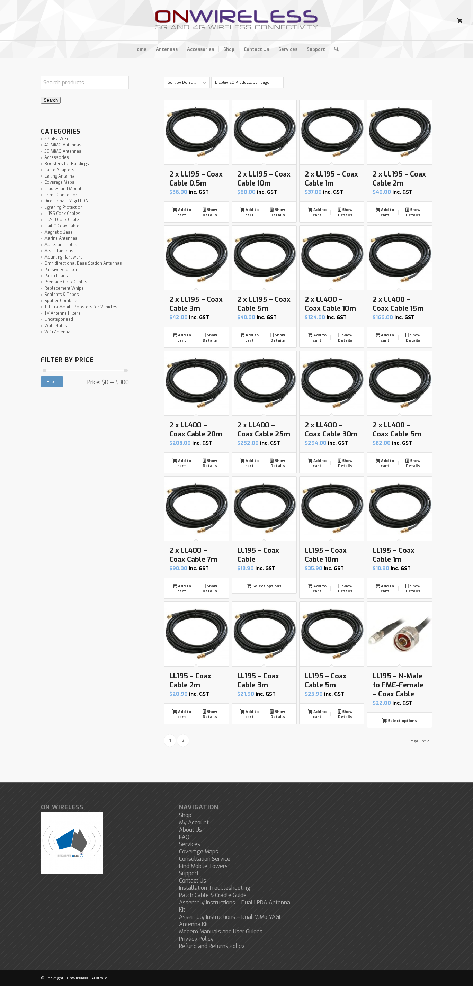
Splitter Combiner (61, 301)
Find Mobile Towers (203, 866)
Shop (185, 815)
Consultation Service (204, 858)
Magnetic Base (58, 232)
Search (51, 100)
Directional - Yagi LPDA (66, 201)
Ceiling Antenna (59, 176)
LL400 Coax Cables (63, 226)
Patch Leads (56, 276)
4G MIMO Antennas (62, 145)
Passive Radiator (61, 269)
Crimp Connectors (62, 195)
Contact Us (192, 880)
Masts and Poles (60, 244)
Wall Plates (55, 325)
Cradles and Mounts (64, 188)
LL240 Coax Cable (61, 220)
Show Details (210, 212)
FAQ (184, 837)
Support (189, 873)
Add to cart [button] (184, 212)
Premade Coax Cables (65, 282)
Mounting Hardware (63, 257)
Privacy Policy (196, 938)
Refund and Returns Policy (211, 946)
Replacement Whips (64, 288)
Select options (266, 586)
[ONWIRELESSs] (236, 20)
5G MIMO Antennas (62, 151)
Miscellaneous (58, 251)
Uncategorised (58, 319)
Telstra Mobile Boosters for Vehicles (80, 307)
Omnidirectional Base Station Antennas (83, 263)
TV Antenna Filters (62, 313)
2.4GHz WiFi (56, 139)
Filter (52, 382)
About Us (190, 829)
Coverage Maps (59, 182)
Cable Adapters (59, 170)
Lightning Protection (63, 207)
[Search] (334, 49)
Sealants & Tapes (61, 294)
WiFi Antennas (58, 332)
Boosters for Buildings (66, 163)
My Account (194, 822)
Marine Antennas (61, 238)
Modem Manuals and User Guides (220, 931)
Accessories (56, 157)
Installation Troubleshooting (214, 888)
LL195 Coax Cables (62, 213)
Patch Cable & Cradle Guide (213, 895)
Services (189, 844)
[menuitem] (140, 49)
